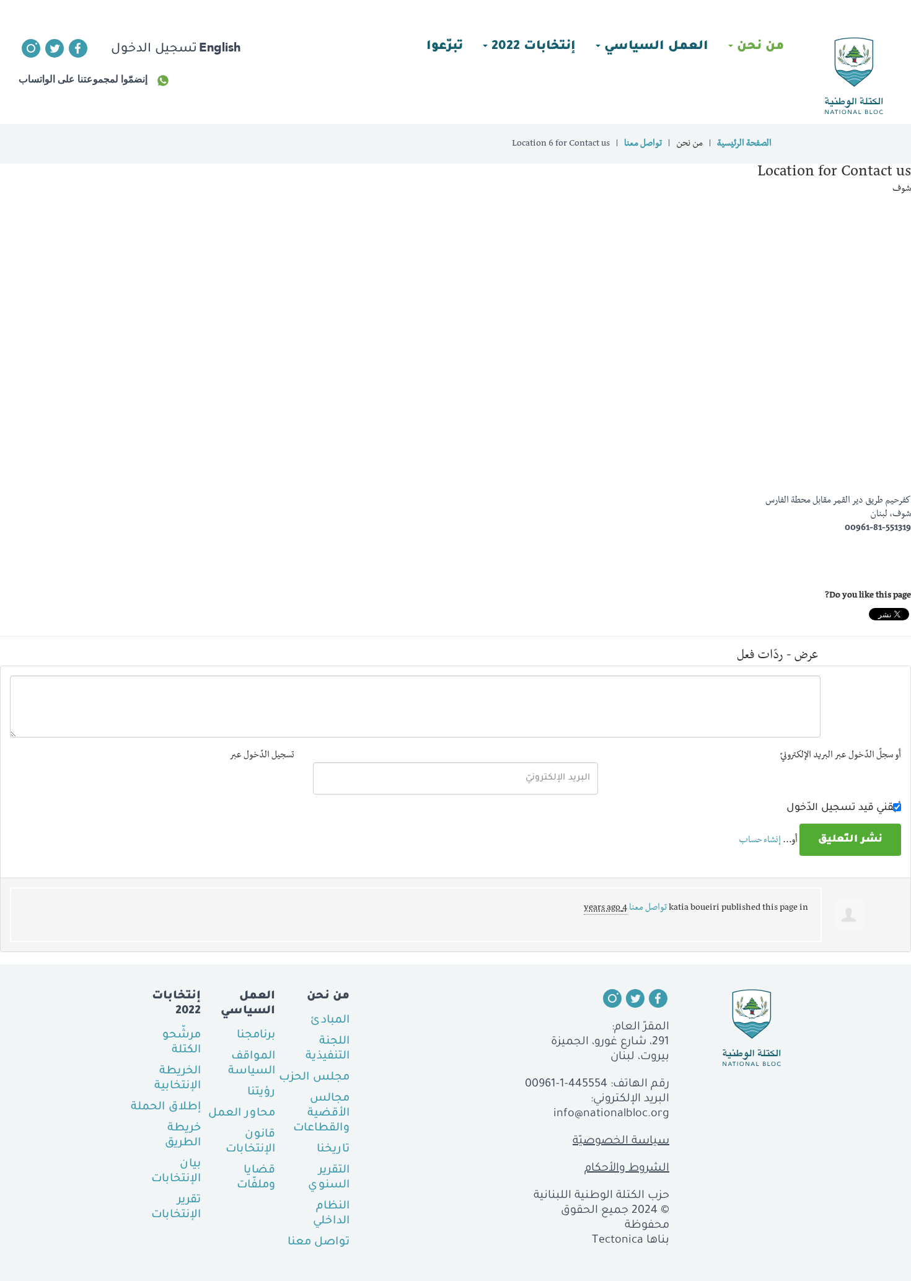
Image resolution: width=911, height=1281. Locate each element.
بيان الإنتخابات (176, 1172)
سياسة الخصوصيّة (621, 1141)
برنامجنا (256, 1035)
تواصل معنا (643, 144)
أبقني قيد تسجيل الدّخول (843, 808)
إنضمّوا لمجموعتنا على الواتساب (83, 79)
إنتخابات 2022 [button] (532, 47)
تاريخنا (333, 1149)
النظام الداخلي (331, 1214)
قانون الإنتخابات (250, 1142)
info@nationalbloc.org (611, 1114)
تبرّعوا (444, 47)
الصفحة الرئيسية (744, 144)
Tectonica (617, 1241)
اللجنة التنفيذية (328, 1049)
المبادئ (330, 1021)
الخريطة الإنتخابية (177, 1079)
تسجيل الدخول (154, 49)
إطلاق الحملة (166, 1107)
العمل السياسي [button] (654, 47)
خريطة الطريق (183, 1136)
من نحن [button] (758, 47)
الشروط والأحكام (626, 1169)
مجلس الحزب (314, 1078)
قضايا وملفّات (256, 1178)
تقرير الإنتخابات (176, 1208)
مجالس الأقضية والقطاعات (321, 1114)
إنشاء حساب (760, 841)
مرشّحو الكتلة (181, 1043)
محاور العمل (241, 1113)
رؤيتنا (261, 1092)
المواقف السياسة (251, 1064)
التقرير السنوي (329, 1178)
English (219, 47)
